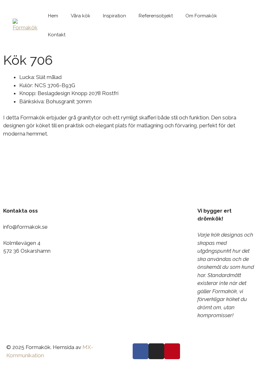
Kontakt (56, 35)
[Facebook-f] (140, 351)
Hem (53, 16)
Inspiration (114, 16)
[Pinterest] (172, 351)
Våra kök (80, 16)
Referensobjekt (156, 16)
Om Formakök (201, 16)
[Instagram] (156, 351)
